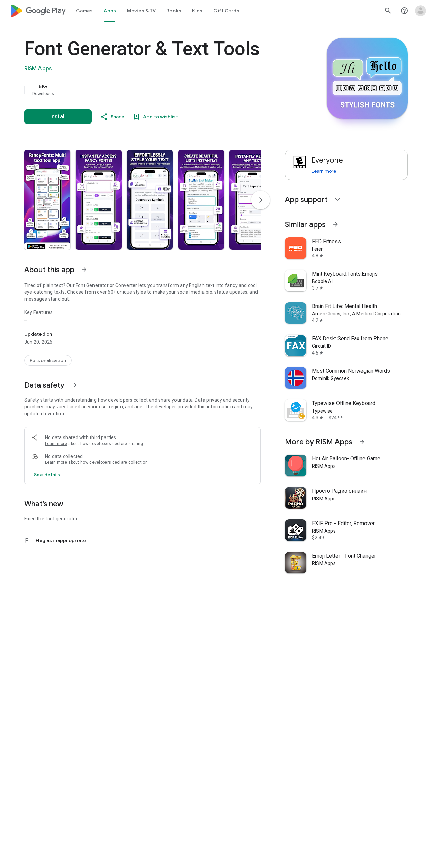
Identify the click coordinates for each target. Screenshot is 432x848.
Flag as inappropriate (55, 540)
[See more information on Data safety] (74, 385)
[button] (47, 200)
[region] (159, 89)
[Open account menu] (420, 11)
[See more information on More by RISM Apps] (362, 441)
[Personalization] (48, 360)
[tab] (84, 11)
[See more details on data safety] (47, 475)
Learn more (56, 443)
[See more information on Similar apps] (335, 224)
